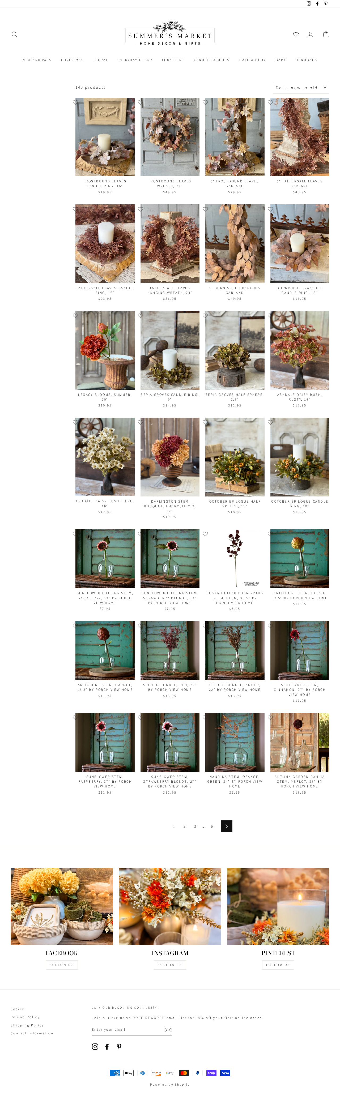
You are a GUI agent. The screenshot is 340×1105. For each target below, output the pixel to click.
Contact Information (32, 1033)
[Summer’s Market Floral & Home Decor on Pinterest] (119, 1046)
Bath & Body (252, 60)
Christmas (72, 60)
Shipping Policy (27, 1025)
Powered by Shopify (170, 1084)
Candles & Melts (212, 60)
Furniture (173, 60)
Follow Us (62, 965)
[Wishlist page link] (296, 34)
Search (18, 1009)
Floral (101, 60)
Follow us (170, 965)
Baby (281, 60)
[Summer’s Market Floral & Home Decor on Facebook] (107, 1046)
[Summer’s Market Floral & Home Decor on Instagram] (95, 1046)
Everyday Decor (135, 60)
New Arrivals (37, 60)
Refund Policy (25, 1017)
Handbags (306, 60)
